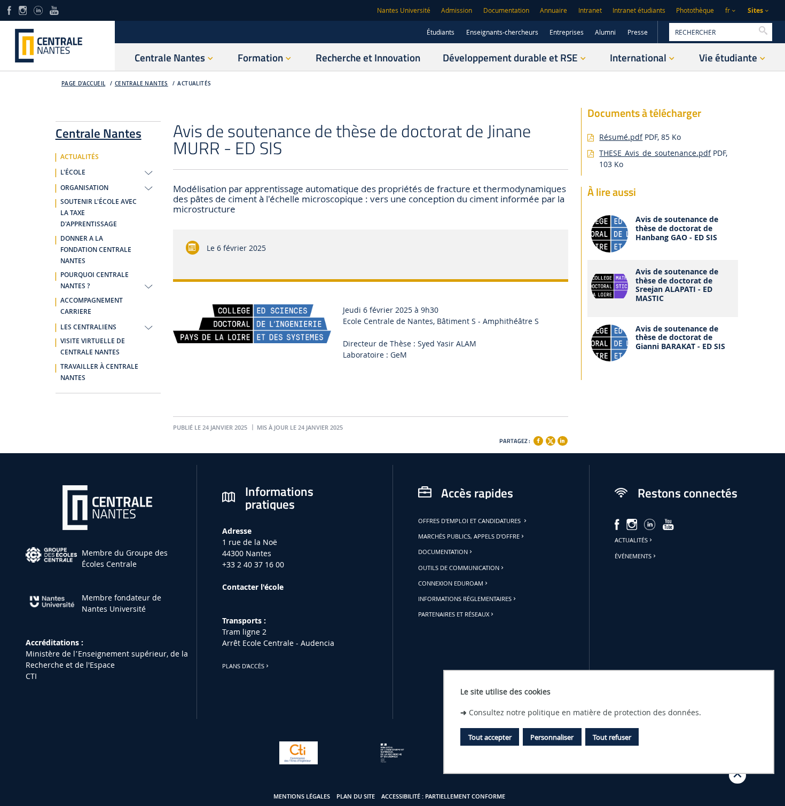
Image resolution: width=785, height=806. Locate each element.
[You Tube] (54, 9)
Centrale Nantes (141, 83)
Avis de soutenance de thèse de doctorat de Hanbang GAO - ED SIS (676, 228)
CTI (31, 676)
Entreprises (567, 32)
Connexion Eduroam (450, 583)
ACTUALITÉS (194, 83)
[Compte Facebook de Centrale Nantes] (9, 9)
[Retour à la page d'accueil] (57, 45)
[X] (550, 439)
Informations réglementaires (465, 599)
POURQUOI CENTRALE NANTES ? (94, 280)
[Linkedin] (562, 441)
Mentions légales (301, 796)
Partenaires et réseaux (453, 614)
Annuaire (553, 10)
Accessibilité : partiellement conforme (443, 796)
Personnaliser (552, 737)
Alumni (605, 32)
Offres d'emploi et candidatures (470, 521)
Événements (633, 556)
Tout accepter (490, 737)
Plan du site (355, 796)
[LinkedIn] (38, 9)
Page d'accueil (83, 83)
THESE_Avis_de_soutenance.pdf (655, 153)
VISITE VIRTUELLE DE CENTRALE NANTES (92, 347)
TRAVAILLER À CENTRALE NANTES (99, 372)
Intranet (590, 10)
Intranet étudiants (639, 10)
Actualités (631, 540)
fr (727, 10)
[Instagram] (23, 9)
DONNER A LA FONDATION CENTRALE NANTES (95, 249)
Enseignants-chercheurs (502, 32)
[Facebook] (538, 441)
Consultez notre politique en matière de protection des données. (585, 712)
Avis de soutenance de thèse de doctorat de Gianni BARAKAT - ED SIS (680, 338)
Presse (637, 32)
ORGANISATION (84, 188)
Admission (456, 10)
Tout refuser (612, 737)
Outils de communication (458, 568)
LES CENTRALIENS (88, 327)
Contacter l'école (253, 587)
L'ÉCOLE (72, 172)
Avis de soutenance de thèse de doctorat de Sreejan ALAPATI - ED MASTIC (676, 285)
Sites (755, 10)
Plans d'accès (243, 666)
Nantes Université (403, 10)
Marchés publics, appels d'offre (469, 536)
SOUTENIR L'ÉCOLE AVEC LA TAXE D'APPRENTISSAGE (98, 212)
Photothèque (695, 10)
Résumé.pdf (620, 137)
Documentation (506, 10)
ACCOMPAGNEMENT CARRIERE (91, 306)
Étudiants (440, 32)
